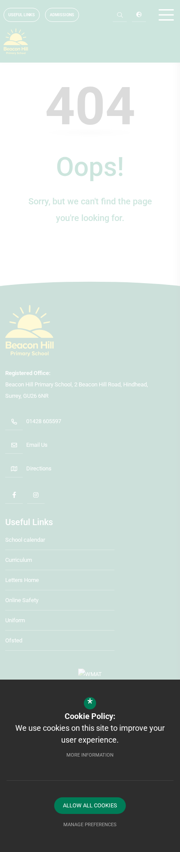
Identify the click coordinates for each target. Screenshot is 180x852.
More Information (90, 755)
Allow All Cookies (90, 805)
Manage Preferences (90, 824)
